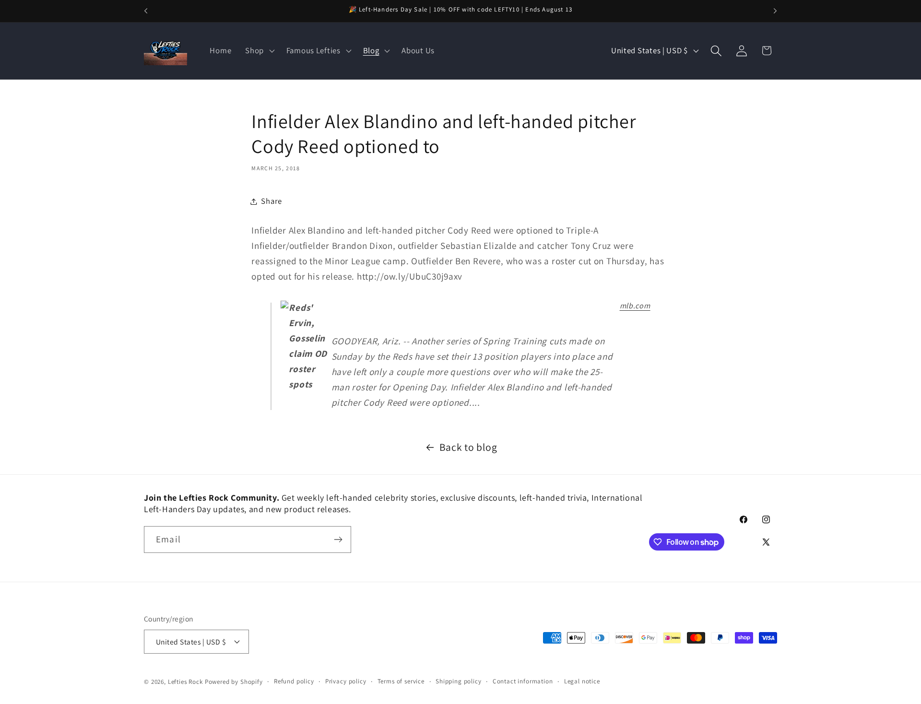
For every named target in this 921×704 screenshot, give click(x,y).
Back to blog (468, 447)
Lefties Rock (185, 682)
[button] (259, 51)
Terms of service (401, 681)
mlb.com (635, 306)
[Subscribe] (338, 539)
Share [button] (271, 201)
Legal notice (582, 681)
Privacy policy (345, 681)
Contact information (523, 681)
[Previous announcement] (145, 11)
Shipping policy (459, 681)
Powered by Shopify (234, 682)
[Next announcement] (775, 11)
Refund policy (294, 681)
